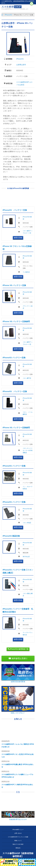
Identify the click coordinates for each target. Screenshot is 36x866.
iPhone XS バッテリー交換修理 (16, 321)
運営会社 (18, 848)
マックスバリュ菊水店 (27, 633)
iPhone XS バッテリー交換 (14, 285)
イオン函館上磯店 (27, 594)
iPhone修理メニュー (18, 829)
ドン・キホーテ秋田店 (27, 488)
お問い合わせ (18, 833)
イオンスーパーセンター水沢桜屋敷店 (27, 450)
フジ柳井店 (26, 272)
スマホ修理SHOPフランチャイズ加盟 (18, 837)
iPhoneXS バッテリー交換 (15, 210)
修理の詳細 (18, 238)
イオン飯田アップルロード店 (27, 232)
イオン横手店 (27, 378)
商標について (18, 840)
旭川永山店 (26, 556)
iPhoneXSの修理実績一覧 (18, 649)
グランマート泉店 (27, 307)
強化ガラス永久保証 (18, 844)
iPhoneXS (20, 59)
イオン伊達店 (27, 522)
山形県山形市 (21, 65)
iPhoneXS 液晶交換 (11, 536)
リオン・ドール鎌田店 (27, 413)
